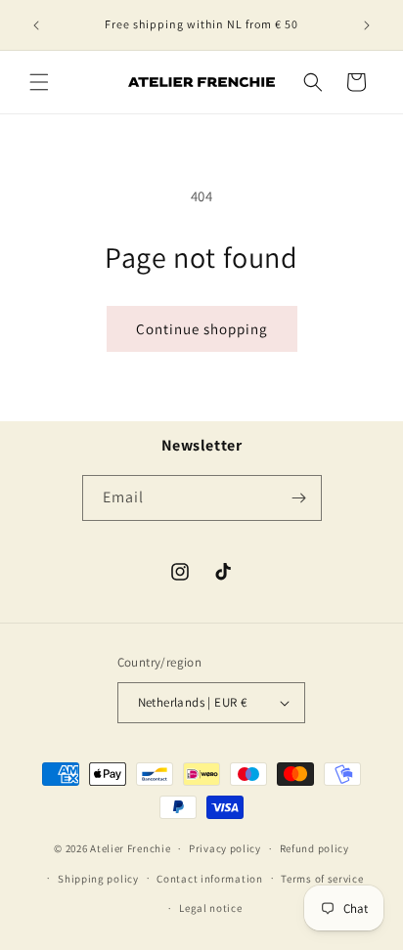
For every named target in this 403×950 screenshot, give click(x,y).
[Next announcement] (366, 25)
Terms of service (322, 878)
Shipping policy (98, 878)
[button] (39, 82)
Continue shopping (202, 329)
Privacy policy (225, 848)
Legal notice (210, 908)
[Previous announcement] (36, 25)
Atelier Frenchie (130, 848)
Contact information (209, 878)
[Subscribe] (299, 498)
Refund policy (314, 848)
